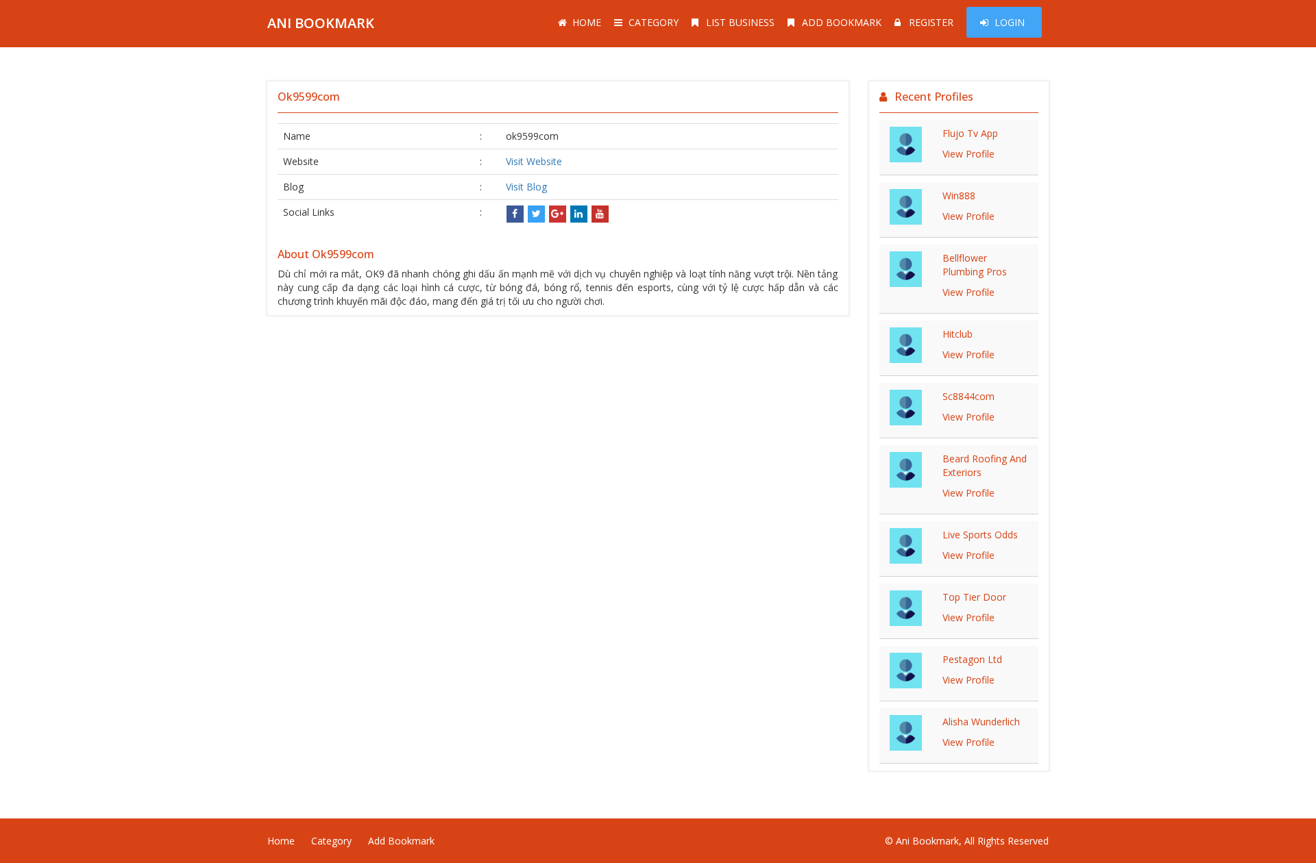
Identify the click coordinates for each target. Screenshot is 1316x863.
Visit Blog (526, 186)
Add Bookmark (841, 22)
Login (1010, 22)
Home (586, 22)
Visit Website (534, 161)
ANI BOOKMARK (320, 23)
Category (654, 22)
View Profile (968, 153)
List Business (740, 22)
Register (931, 22)
